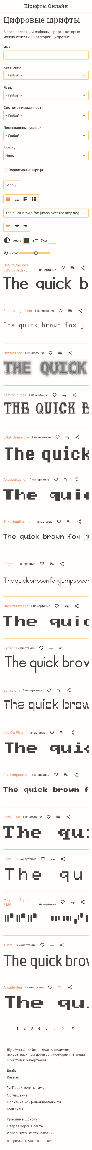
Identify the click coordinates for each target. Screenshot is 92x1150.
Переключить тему (28, 1087)
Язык (7, 87)
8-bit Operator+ (16, 437)
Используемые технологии (30, 1133)
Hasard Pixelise (15, 606)
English (12, 1070)
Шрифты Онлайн (46, 6)
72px (14, 253)
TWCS (8, 945)
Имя (6, 47)
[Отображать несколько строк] (25, 199)
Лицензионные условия (23, 127)
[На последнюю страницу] (73, 1028)
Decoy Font (12, 353)
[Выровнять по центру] (16, 227)
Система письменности (23, 107)
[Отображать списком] (8, 199)
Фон (43, 240)
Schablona (11, 690)
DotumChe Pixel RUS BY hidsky (16, 267)
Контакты (15, 1109)
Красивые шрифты (22, 1119)
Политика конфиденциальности (34, 1102)
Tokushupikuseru (17, 521)
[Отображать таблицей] (34, 199)
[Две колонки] (16, 199)
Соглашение (17, 1095)
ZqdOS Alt (11, 817)
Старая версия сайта (25, 1126)
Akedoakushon (15, 479)
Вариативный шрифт (26, 170)
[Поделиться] (82, 267)
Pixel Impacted (15, 775)
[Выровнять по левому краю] (8, 227)
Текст (17, 240)
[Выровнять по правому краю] (25, 227)
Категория (12, 67)
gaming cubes (14, 395)
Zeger (8, 648)
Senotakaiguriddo (17, 311)
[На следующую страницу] (62, 1028)
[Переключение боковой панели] (5, 6)
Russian (13, 1077)
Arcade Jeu (12, 987)
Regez (8, 564)
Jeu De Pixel (13, 732)
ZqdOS (9, 859)
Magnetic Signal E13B (16, 902)
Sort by (9, 148)
